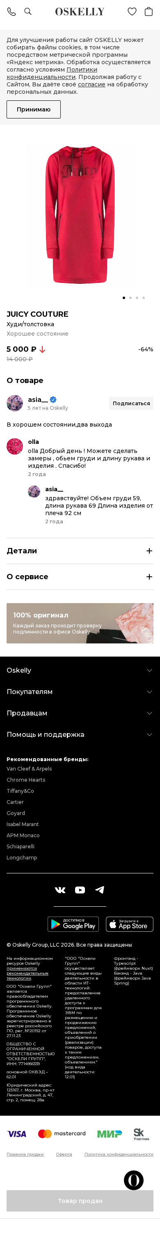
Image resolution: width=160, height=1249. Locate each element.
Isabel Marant (23, 824)
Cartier (15, 802)
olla (33, 442)
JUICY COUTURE (38, 314)
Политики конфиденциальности (52, 73)
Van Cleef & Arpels (29, 769)
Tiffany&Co (20, 791)
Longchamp (22, 857)
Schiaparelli (20, 846)
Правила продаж (25, 1154)
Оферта (64, 1154)
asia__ (38, 400)
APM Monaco (23, 835)
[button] (124, 298)
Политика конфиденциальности (119, 1154)
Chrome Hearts (26, 780)
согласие (91, 84)
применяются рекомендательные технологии (27, 973)
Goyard (16, 813)
